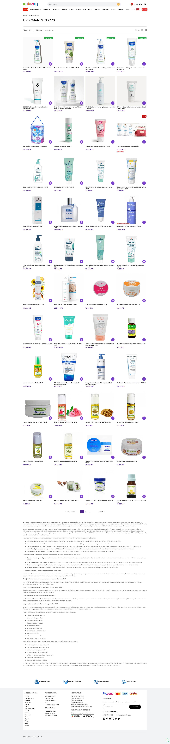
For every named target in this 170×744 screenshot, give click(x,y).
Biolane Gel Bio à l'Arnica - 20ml (64, 187)
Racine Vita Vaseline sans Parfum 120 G (35, 422)
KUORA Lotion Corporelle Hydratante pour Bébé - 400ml (100, 107)
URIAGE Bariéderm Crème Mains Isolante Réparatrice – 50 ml (67, 383)
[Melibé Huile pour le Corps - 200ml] (38, 288)
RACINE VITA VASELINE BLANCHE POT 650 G (99, 500)
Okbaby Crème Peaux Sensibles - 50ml (97, 146)
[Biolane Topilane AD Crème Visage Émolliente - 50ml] (69, 249)
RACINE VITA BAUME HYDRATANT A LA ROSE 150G (99, 462)
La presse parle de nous (52, 704)
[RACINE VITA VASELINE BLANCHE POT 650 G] (100, 484)
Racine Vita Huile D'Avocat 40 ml (33, 461)
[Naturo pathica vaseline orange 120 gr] (132, 288)
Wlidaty (29, 737)
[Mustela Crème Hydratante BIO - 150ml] (69, 52)
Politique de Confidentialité (79, 704)
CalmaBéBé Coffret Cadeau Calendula (35, 146)
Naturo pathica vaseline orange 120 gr (128, 304)
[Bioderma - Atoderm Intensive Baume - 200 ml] (132, 367)
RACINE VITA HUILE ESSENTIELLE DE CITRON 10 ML (131, 501)
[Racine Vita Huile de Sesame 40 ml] (132, 406)
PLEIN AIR (120, 9)
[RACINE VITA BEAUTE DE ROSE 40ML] (69, 406)
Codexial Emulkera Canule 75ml (32, 226)
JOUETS (64, 9)
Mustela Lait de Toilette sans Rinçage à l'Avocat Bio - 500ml (99, 68)
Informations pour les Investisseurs (81, 706)
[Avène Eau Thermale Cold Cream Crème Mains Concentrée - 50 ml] (100, 327)
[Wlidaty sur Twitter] (113, 719)
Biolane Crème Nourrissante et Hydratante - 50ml (99, 187)
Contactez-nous (50, 713)
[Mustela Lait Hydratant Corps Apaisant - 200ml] (38, 327)
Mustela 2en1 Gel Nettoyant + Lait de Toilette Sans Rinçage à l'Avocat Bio (67, 107)
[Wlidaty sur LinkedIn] (119, 719)
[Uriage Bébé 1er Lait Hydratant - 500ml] (132, 210)
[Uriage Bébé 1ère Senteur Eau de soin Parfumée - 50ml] (69, 210)
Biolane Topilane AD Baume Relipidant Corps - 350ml (37, 266)
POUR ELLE (46, 9)
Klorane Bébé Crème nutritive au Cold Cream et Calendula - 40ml (131, 187)
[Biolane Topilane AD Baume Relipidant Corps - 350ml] (38, 249)
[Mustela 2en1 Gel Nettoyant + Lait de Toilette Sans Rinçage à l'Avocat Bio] (69, 91)
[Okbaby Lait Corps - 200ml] (69, 130)
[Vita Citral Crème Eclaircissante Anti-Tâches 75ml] (69, 327)
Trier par (39, 30)
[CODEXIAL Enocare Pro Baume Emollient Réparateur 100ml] (38, 91)
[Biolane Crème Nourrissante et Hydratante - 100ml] (132, 249)
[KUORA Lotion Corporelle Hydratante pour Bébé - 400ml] (100, 91)
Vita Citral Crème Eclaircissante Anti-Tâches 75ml (68, 344)
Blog (46, 702)
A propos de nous (50, 711)
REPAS (90, 9)
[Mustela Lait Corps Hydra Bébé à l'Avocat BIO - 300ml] (38, 52)
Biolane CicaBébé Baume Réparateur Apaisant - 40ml (99, 266)
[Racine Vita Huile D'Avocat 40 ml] (38, 445)
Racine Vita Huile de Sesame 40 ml (127, 422)
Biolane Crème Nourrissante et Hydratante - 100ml (130, 266)
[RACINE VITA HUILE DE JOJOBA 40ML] (69, 445)
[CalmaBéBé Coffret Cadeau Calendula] (38, 130)
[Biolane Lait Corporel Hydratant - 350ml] (38, 171)
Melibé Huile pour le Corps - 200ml (33, 304)
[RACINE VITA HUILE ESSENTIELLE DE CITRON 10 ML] (132, 484)
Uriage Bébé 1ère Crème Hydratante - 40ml (98, 226)
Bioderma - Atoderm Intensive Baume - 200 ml (131, 383)
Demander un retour (51, 715)
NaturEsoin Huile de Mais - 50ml (33, 383)
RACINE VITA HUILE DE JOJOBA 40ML (65, 461)
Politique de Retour (76, 700)
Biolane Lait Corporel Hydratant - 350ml (35, 187)
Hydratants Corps (34, 15)
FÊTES (127, 9)
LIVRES (71, 9)
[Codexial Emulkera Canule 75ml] (38, 210)
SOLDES (144, 9)
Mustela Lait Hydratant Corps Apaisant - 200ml (37, 343)
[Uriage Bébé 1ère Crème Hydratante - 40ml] (100, 210)
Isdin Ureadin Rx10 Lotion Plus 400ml (65, 304)
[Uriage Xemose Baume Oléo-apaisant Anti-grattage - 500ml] (100, 367)
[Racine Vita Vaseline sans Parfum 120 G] (38, 406)
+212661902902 (108, 715)
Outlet (25, 9)
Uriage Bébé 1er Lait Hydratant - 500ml (129, 226)
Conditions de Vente (77, 702)
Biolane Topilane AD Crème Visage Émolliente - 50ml (68, 266)
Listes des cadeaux (50, 700)
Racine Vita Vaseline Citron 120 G (33, 500)
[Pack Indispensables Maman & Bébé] (132, 130)
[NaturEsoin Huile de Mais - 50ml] (38, 367)
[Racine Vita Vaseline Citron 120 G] (38, 484)
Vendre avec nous (50, 696)
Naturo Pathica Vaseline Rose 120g (96, 304)
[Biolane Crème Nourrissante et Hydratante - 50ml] (100, 171)
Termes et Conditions (77, 696)
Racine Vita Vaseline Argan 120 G (127, 461)
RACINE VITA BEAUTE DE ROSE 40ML (65, 422)
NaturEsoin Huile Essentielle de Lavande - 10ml (131, 343)
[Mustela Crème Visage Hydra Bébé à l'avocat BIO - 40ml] (132, 52)
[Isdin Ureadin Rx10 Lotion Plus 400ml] (69, 288)
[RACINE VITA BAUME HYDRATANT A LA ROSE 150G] (100, 445)
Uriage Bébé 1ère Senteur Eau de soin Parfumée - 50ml (68, 227)
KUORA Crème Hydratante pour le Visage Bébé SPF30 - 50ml (131, 107)
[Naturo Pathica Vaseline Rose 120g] (100, 288)
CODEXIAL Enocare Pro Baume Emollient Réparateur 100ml (35, 107)
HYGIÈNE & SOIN (81, 9)
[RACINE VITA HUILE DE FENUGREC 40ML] (100, 406)
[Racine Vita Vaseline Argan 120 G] (132, 445)
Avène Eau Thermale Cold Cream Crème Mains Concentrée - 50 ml (99, 344)
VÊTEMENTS (56, 9)
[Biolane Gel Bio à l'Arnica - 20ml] (69, 171)
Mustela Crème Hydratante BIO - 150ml (66, 68)
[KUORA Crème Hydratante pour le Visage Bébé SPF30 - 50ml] (132, 91)
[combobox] (84, 4)
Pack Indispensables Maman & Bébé (128, 146)
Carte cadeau (49, 698)
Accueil (25, 15)
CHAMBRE (106, 9)
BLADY (134, 9)
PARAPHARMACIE (35, 9)
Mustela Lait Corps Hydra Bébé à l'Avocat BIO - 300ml (37, 68)
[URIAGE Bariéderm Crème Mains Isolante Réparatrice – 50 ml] (69, 367)
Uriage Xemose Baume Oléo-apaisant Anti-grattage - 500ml (98, 383)
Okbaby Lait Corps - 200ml (62, 146)
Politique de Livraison (77, 698)
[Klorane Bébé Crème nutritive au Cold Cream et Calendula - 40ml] (132, 171)
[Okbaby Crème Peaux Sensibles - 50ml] (100, 130)
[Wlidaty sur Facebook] (107, 719)
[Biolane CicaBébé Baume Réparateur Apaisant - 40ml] (100, 249)
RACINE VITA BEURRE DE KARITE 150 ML (66, 500)
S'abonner (135, 707)
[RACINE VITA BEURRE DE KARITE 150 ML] (69, 484)
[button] (145, 4)
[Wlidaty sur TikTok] (116, 719)
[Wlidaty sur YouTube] (110, 719)
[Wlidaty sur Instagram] (104, 719)
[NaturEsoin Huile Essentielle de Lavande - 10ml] (132, 327)
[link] (69, 511)
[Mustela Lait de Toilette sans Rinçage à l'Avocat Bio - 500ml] (100, 52)
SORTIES (97, 9)
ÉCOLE (113, 9)
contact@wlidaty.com (123, 715)
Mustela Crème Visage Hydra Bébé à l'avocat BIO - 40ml (131, 68)
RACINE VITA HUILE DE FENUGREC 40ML (97, 422)
